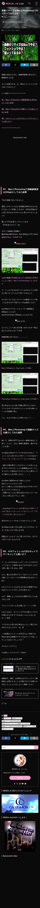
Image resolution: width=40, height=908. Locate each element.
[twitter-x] (17, 784)
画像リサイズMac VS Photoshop (12, 726)
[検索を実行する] (36, 747)
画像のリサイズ (17, 718)
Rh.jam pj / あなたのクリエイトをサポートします (25, 694)
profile (20, 778)
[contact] (25, 784)
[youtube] (23, 784)
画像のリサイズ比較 (29, 726)
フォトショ (7, 718)
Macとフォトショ (7, 729)
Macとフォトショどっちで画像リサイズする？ (16, 723)
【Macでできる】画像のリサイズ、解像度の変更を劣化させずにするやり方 (25, 669)
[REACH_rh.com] (13, 3)
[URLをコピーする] (34, 64)
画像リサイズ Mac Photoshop (11, 721)
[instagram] (20, 784)
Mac (5, 16)
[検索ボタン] (29, 3)
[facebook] (15, 784)
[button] (6, 64)
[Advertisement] (20, 159)
